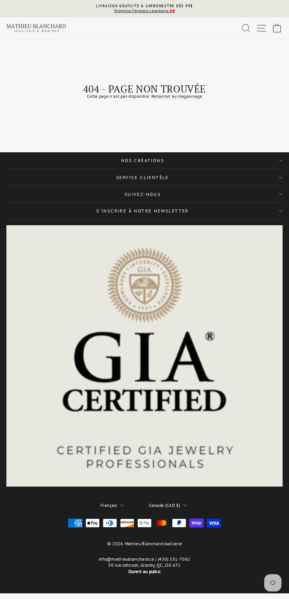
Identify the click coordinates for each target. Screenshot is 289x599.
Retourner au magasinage (176, 96)
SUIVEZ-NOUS (143, 194)
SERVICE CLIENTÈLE (142, 177)
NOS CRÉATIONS (142, 160)
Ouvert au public (144, 571)
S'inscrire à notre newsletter (142, 211)
